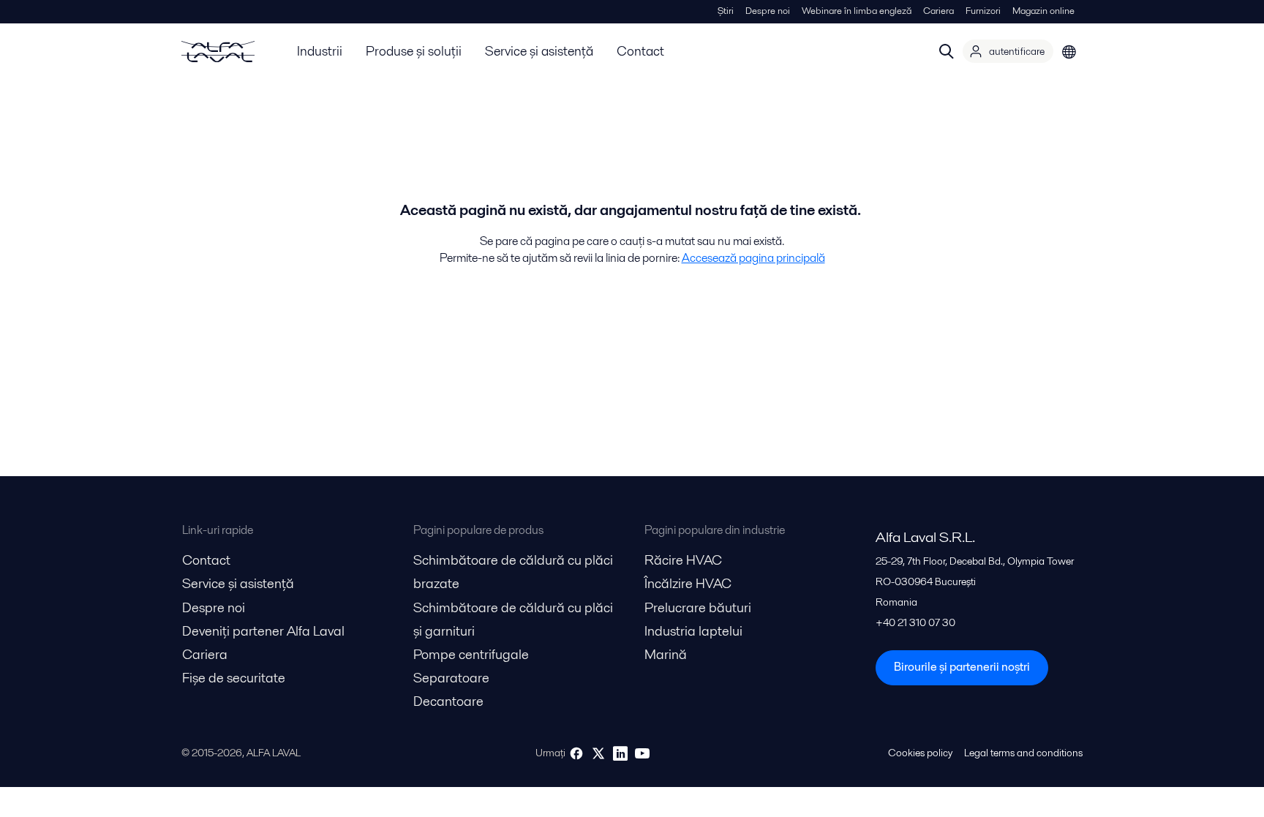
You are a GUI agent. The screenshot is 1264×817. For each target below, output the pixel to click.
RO (1069, 51)
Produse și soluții (414, 51)
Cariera (938, 11)
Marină (665, 654)
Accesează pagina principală (753, 257)
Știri (726, 11)
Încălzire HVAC (687, 583)
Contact (640, 51)
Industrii (319, 51)
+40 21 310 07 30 (915, 622)
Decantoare (448, 701)
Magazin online (1043, 11)
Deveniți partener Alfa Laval (263, 631)
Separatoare (451, 678)
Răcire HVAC (683, 560)
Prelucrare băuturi (697, 607)
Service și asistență (539, 51)
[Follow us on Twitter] (598, 753)
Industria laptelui (693, 631)
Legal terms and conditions (1023, 752)
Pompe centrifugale (471, 654)
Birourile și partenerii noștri (962, 666)
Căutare (946, 51)
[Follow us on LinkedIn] (620, 753)
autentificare (1017, 51)
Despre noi (767, 11)
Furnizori (983, 11)
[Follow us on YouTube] (642, 753)
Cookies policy (920, 752)
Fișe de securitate (233, 678)
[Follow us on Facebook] (576, 753)
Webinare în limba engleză (856, 11)
